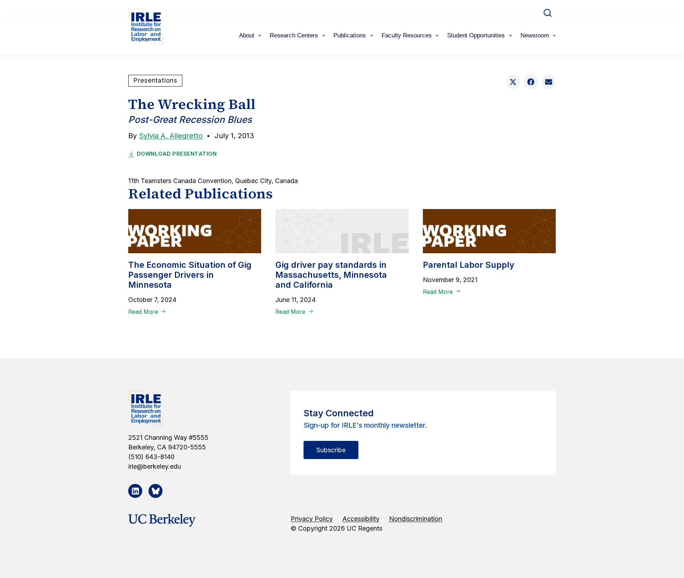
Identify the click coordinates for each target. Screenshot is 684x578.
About (246, 35)
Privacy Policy (312, 518)
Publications (349, 35)
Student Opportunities (476, 35)
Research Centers (294, 35)
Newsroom (534, 35)
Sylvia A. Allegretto (171, 135)
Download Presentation (177, 153)
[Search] (547, 13)
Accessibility (360, 518)
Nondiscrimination (415, 518)
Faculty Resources (407, 35)
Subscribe (331, 450)
